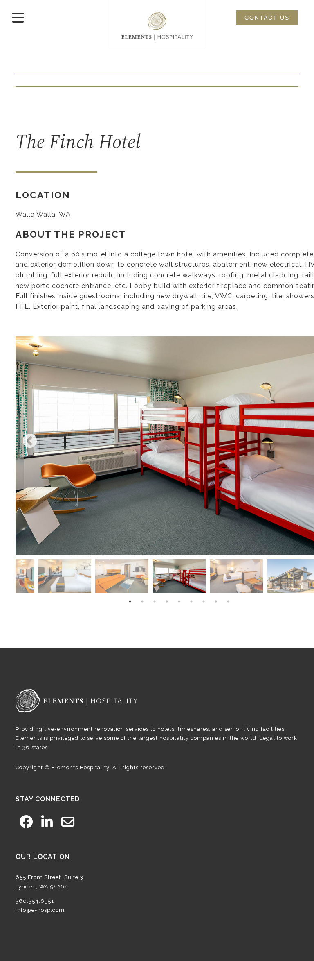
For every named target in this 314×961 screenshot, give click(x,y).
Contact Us (266, 17)
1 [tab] (130, 601)
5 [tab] (179, 601)
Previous (30, 441)
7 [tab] (204, 601)
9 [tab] (228, 601)
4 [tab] (167, 601)
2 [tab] (142, 601)
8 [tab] (216, 601)
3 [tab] (154, 601)
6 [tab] (191, 601)
